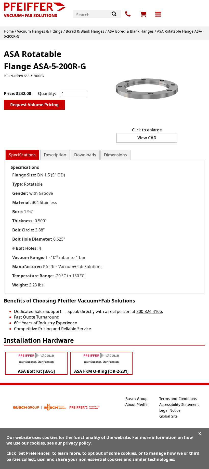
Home (9, 31)
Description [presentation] (55, 155)
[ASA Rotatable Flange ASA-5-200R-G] (147, 85)
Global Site (168, 416)
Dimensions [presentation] (115, 155)
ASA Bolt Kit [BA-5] (36, 371)
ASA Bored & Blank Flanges (131, 31)
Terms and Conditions (178, 398)
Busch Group (136, 398)
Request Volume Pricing (34, 104)
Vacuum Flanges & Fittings (39, 31)
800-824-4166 (149, 311)
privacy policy (76, 443)
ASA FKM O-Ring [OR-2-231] (101, 371)
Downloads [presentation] (85, 155)
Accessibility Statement (179, 404)
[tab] (22, 155)
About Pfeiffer (137, 404)
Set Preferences (34, 453)
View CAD (146, 138)
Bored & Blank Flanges (85, 31)
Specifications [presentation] (22, 155)
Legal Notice (169, 410)
